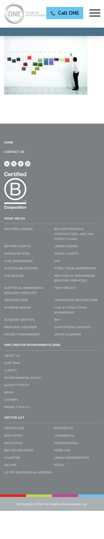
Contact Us (14, 152)
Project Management (22, 334)
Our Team (12, 363)
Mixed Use (62, 450)
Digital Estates (17, 254)
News (9, 392)
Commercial (64, 436)
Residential (64, 428)
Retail (59, 465)
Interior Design (17, 308)
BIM (57, 320)
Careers (11, 400)
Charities (12, 458)
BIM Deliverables (18, 450)
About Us (12, 356)
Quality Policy (17, 385)
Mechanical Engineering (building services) (74, 278)
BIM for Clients (17, 246)
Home (8, 142)
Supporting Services (72, 327)
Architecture (16, 300)
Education (13, 436)
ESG (57, 261)
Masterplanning (18, 229)
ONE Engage (14, 276)
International (66, 443)
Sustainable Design (21, 268)
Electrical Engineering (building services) (23, 290)
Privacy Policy (17, 407)
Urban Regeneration (71, 458)
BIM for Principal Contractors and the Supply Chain (73, 234)
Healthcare (14, 428)
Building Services (19, 320)
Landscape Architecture (76, 300)
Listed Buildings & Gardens (28, 472)
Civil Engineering (18, 261)
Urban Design (66, 246)
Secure (10, 465)
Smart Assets (66, 254)
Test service (65, 288)
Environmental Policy (23, 378)
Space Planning (67, 334)
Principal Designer (20, 327)
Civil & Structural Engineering (70, 310)
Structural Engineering (75, 268)
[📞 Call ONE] (52, 32)
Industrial (13, 443)
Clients (10, 370)
